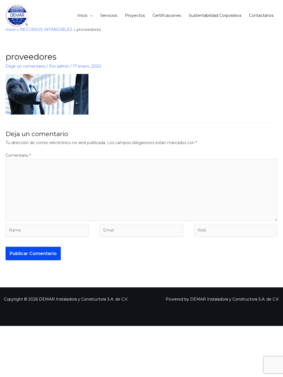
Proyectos (135, 15)
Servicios (108, 15)
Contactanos (261, 15)
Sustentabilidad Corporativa (215, 15)
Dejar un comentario (25, 66)
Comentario (18, 155)
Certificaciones (167, 15)
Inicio (82, 15)
